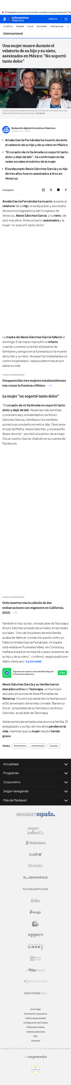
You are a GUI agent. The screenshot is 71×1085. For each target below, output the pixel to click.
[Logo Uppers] (35, 935)
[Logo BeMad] (35, 924)
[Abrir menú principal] (66, 19)
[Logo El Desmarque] (36, 877)
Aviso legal (36, 1009)
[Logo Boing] (35, 900)
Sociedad (42, 26)
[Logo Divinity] (35, 866)
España (20, 26)
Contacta (35, 1040)
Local (30, 26)
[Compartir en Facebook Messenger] (58, 190)
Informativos (20, 746)
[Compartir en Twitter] (51, 190)
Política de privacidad (35, 1018)
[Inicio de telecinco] (4, 19)
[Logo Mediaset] (35, 816)
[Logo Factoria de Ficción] (35, 889)
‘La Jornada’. (34, 661)
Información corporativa (35, 1014)
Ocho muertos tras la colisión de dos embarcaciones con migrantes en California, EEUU (33, 608)
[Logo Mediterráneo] (35, 993)
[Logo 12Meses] (35, 958)
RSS (35, 1036)
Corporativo (11, 782)
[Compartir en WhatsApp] (43, 190)
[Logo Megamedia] (37, 1057)
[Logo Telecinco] (35, 843)
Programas (11, 773)
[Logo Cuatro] (35, 854)
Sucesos (54, 746)
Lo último (8, 26)
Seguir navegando (16, 791)
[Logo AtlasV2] (35, 970)
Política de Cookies (35, 1027)
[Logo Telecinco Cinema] (35, 947)
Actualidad (10, 764)
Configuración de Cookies (35, 1022)
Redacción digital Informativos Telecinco (33, 128)
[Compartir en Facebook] (66, 190)
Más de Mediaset (15, 800)
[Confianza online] (36, 1072)
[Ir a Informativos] (20, 19)
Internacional (56, 26)
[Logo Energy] (35, 912)
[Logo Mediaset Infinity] (35, 831)
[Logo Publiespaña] (35, 981)
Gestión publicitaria (35, 1032)
